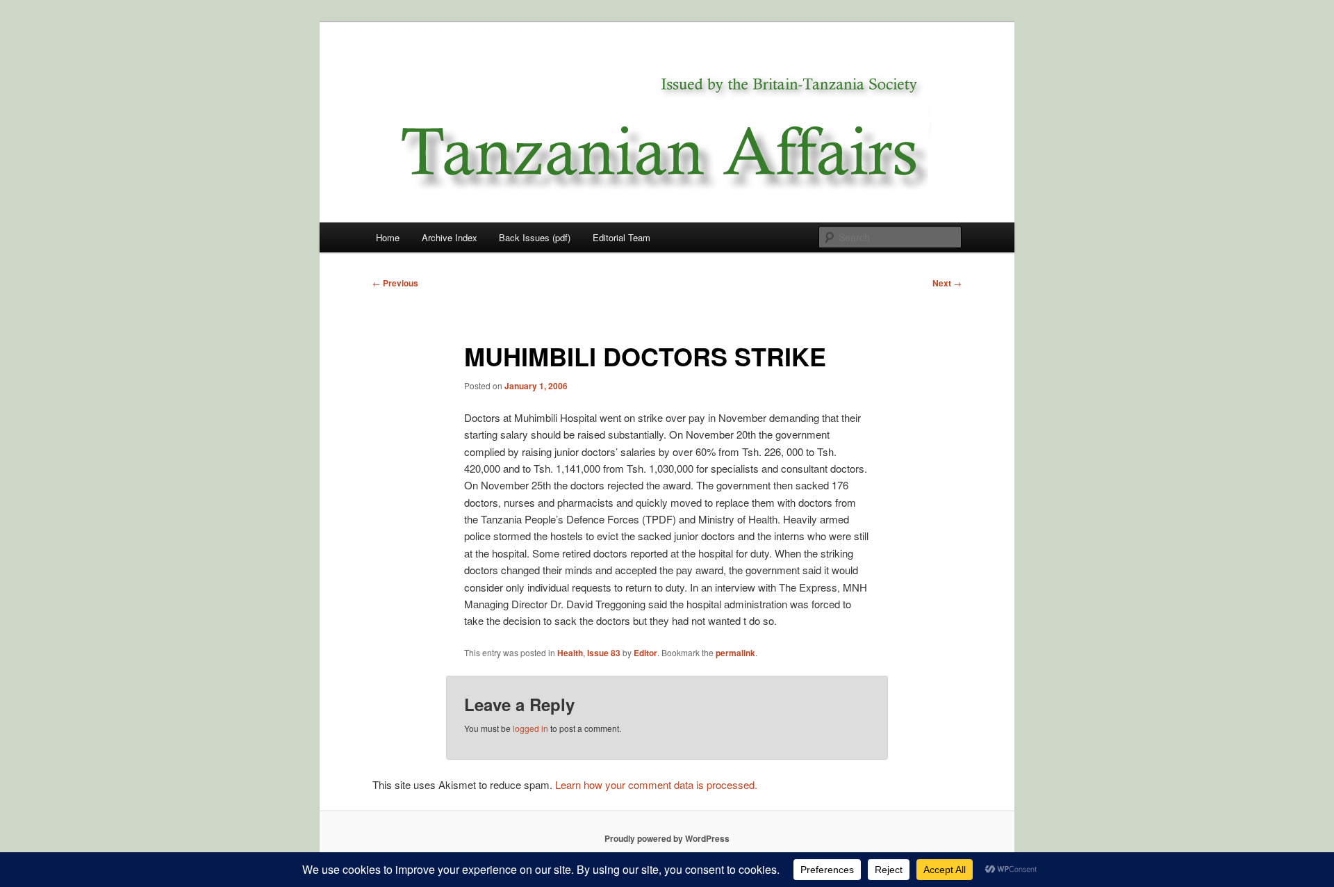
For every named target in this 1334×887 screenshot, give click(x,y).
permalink (735, 652)
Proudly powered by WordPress (667, 838)
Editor (645, 652)
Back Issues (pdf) (534, 237)
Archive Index (449, 237)
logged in (530, 728)
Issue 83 (603, 652)
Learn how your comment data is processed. (656, 784)
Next (947, 283)
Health (570, 652)
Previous (395, 283)
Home (388, 237)
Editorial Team (621, 237)
